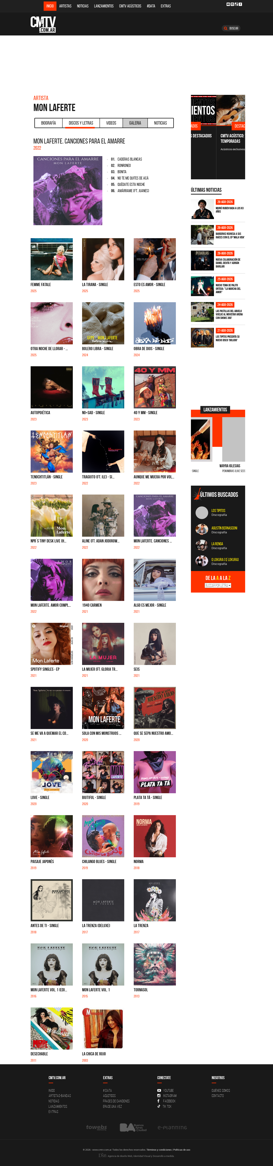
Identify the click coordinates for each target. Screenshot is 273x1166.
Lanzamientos (104, 6)
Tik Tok (167, 1106)
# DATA (107, 1090)
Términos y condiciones (159, 1149)
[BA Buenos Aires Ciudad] (133, 1127)
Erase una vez (112, 1106)
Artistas (65, 6)
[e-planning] (172, 1127)
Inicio (50, 6)
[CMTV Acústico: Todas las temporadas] (218, 110)
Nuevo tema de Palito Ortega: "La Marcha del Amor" (228, 288)
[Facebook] (240, 4)
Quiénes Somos (221, 1090)
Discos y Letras (81, 122)
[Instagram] (232, 4)
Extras (166, 6)
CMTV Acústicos (130, 6)
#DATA (151, 6)
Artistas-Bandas (60, 1096)
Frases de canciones (116, 1101)
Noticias (83, 6)
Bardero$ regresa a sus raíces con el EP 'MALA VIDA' (230, 235)
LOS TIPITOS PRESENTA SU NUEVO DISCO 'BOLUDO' (228, 338)
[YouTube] (228, 4)
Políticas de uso (181, 1149)
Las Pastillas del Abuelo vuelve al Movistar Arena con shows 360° (229, 314)
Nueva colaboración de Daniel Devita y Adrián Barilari (228, 263)
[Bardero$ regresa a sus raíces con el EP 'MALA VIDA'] (202, 235)
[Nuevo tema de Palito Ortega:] (202, 286)
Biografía (48, 122)
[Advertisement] (136, 63)
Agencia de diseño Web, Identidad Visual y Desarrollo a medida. (140, 1156)
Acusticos (109, 1096)
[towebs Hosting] (97, 1127)
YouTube (168, 1090)
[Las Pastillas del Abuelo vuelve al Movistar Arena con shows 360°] (202, 312)
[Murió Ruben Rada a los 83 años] (202, 209)
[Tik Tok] (236, 4)
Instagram (170, 1096)
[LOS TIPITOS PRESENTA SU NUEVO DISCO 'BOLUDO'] (202, 338)
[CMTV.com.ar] (46, 24)
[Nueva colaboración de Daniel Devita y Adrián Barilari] (202, 260)
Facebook (169, 1101)
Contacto (218, 1096)
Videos (111, 122)
